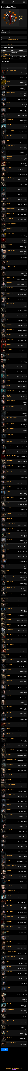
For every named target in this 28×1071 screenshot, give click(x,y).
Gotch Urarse (9, 434)
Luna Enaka (9, 680)
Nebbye (8, 728)
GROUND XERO (10, 390)
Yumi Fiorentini (10, 460)
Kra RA (8, 691)
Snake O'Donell (10, 277)
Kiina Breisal (9, 629)
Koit (7, 544)
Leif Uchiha (9, 193)
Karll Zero (8, 481)
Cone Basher (9, 717)
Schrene (8, 769)
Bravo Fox (9, 895)
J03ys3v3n (9, 349)
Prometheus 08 (10, 130)
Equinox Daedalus (13, 39)
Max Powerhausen (11, 794)
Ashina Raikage (10, 178)
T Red (7, 560)
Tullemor (8, 365)
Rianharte (8, 946)
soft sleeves (9, 445)
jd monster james (10, 145)
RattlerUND (9, 941)
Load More (4, 1049)
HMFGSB (8, 966)
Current (9, 65)
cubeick (8, 654)
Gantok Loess (10, 733)
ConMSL (8, 354)
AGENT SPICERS (10, 401)
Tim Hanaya (9, 592)
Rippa (7, 976)
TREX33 (8, 103)
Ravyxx (8, 114)
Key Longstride (10, 539)
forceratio (9, 669)
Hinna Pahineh (10, 659)
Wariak (8, 314)
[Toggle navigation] (24, 2)
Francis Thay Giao (11, 233)
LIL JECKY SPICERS (11, 417)
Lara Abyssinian (10, 92)
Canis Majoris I (10, 135)
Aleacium (8, 701)
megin (8, 675)
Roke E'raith (9, 830)
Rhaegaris (8, 860)
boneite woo (9, 565)
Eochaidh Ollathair (11, 183)
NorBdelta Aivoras (11, 759)
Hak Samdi (9, 261)
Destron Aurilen (10, 303)
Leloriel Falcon (10, 255)
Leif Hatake (9, 198)
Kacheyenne (9, 916)
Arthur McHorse (10, 523)
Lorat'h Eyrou (9, 764)
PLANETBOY (9, 465)
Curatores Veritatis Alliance (15, 28)
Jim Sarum (9, 706)
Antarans (8, 723)
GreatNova (9, 282)
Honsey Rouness (10, 956)
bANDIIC (8, 696)
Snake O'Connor (10, 266)
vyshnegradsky (10, 749)
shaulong (8, 900)
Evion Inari (9, 998)
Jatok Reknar (9, 926)
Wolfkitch (8, 870)
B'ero (7, 309)
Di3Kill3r (8, 936)
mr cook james (10, 151)
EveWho (13, 2)
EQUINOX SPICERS (11, 412)
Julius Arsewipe (10, 824)
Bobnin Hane (9, 218)
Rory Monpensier (10, 784)
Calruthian (9, 1037)
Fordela (8, 380)
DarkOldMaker (10, 329)
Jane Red (8, 549)
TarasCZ (8, 140)
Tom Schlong (9, 855)
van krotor (9, 905)
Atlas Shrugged (10, 1009)
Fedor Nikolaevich (11, 476)
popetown (9, 98)
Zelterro (8, 370)
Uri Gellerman (9, 119)
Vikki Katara (9, 272)
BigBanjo (8, 319)
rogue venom (9, 450)
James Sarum (9, 287)
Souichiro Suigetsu (11, 865)
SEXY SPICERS (10, 423)
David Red (9, 554)
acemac (8, 203)
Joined (13, 65)
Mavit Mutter (9, 634)
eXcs (7, 570)
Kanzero (8, 804)
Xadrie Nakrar (10, 293)
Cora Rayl (8, 513)
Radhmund (9, 921)
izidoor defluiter (10, 208)
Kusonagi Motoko (10, 971)
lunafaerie (8, 81)
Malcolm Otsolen (10, 239)
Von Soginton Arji (10, 885)
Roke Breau (9, 608)
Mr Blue (8, 649)
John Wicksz (9, 507)
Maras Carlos (9, 76)
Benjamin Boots (10, 789)
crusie (8, 502)
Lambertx (8, 344)
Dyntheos (8, 1014)
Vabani (8, 108)
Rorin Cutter (9, 911)
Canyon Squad (10, 845)
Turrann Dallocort (10, 850)
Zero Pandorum (10, 497)
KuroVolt (8, 124)
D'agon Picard (10, 738)
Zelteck (8, 385)
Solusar (8, 981)
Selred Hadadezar (11, 455)
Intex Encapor (10, 840)
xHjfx (7, 1026)
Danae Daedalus (10, 993)
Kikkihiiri (8, 533)
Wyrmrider (9, 244)
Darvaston (9, 375)
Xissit (7, 819)
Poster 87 (8, 987)
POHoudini (9, 875)
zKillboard (11, 42)
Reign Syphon (10, 581)
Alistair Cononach (11, 951)
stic (7, 1031)
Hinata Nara (9, 173)
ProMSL (8, 359)
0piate (8, 744)
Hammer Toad (10, 644)
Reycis (8, 298)
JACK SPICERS (10, 428)
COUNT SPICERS (10, 406)
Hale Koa (8, 809)
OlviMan (8, 779)
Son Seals (8, 712)
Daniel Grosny (10, 167)
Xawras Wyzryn (10, 576)
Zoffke (8, 188)
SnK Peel (8, 1003)
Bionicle (8, 86)
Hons (7, 961)
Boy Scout (9, 774)
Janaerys (8, 931)
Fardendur (9, 324)
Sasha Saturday (10, 1020)
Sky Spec (8, 486)
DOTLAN (10, 44)
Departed (18, 65)
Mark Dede (9, 228)
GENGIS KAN (9, 339)
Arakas (8, 162)
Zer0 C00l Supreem (11, 70)
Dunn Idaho (9, 664)
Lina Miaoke (9, 814)
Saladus (8, 491)
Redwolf (8, 334)
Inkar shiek (9, 518)
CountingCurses (10, 528)
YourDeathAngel (10, 890)
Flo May (8, 686)
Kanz (7, 799)
